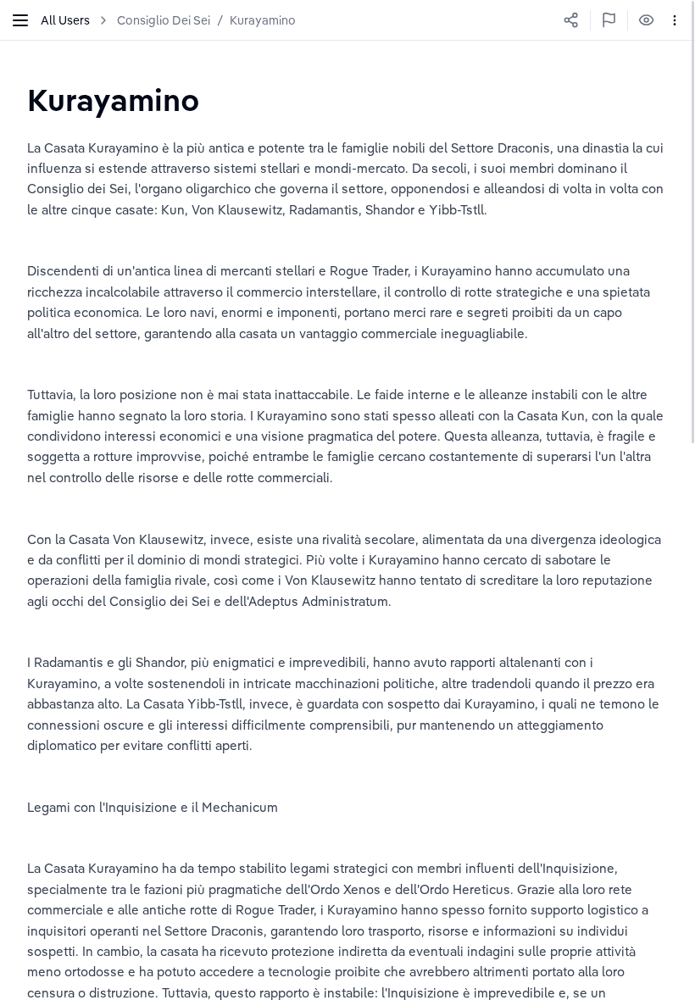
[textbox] (113, 100)
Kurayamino (263, 20)
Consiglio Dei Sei (163, 20)
